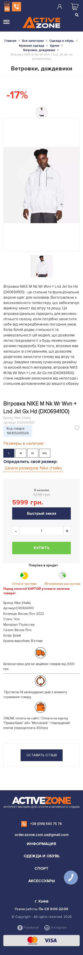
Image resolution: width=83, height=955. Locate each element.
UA (7, 4)
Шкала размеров (33, 468)
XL (32, 453)
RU (7, 9)
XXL (44, 453)
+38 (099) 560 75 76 (46, 824)
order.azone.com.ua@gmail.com (42, 834)
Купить (42, 547)
